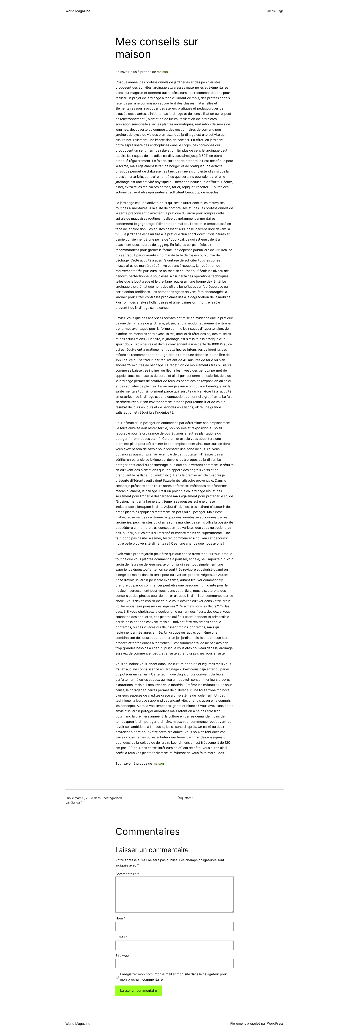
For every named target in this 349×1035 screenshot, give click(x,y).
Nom (120, 918)
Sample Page (275, 11)
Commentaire (127, 874)
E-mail (121, 937)
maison (162, 72)
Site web (122, 955)
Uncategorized (111, 798)
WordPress (275, 1023)
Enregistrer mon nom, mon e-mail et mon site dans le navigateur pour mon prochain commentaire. (173, 976)
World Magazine (77, 11)
